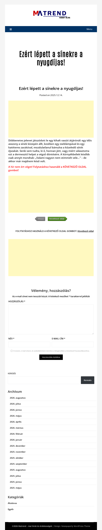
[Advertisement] (51, 119)
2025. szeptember (18, 463)
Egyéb (10, 509)
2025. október (16, 458)
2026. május (16, 415)
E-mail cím (58, 338)
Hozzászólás (16, 301)
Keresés (12, 373)
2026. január (16, 439)
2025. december (17, 445)
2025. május (16, 487)
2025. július (15, 476)
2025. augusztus (18, 469)
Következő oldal (86, 231)
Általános (12, 503)
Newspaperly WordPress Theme (75, 526)
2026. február (16, 433)
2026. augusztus (18, 397)
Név (11, 338)
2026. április (15, 421)
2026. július (15, 403)
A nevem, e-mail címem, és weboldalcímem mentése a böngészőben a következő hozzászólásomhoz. (51, 351)
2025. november (18, 451)
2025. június (16, 481)
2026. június (16, 409)
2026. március (16, 427)
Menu (89, 29)
